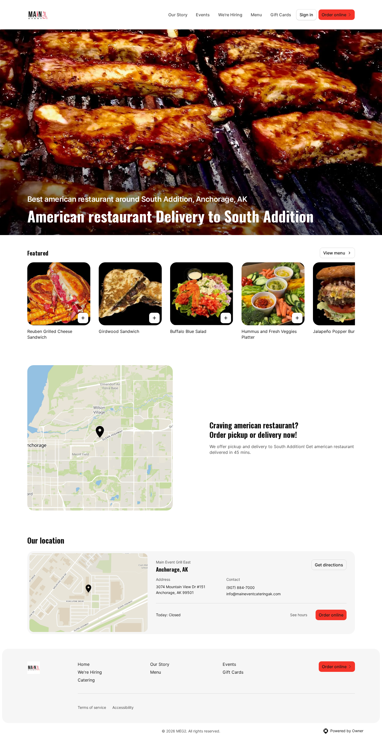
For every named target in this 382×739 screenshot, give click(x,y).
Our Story (177, 14)
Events (203, 14)
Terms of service (92, 707)
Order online (331, 615)
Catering (86, 680)
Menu (256, 14)
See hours (298, 615)
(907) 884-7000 (240, 587)
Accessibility (123, 707)
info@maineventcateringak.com (253, 594)
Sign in (306, 14)
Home (84, 664)
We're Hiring (230, 14)
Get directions (329, 564)
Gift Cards (280, 14)
